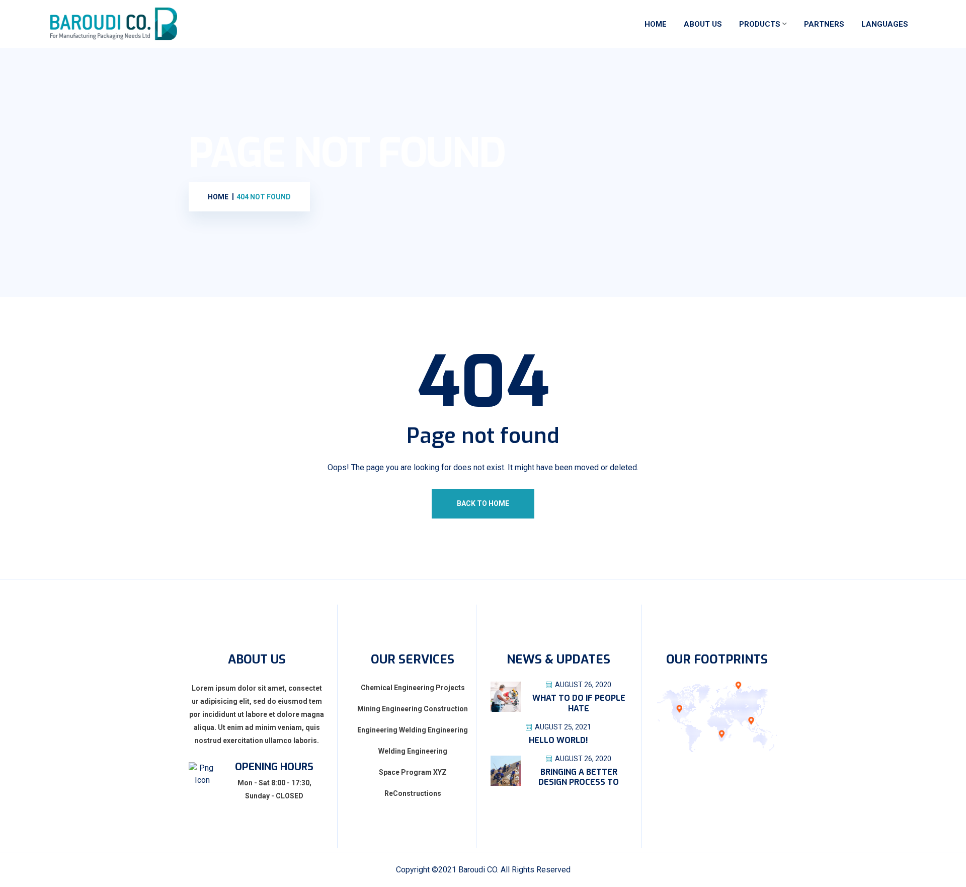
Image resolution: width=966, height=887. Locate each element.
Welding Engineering (412, 751)
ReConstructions (412, 793)
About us (703, 24)
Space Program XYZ (413, 772)
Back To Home (483, 503)
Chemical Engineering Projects (413, 688)
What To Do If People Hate (578, 703)
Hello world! (558, 740)
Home (656, 24)
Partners (824, 24)
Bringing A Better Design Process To (578, 777)
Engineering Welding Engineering (412, 730)
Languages (884, 24)
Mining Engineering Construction (412, 709)
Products (759, 24)
